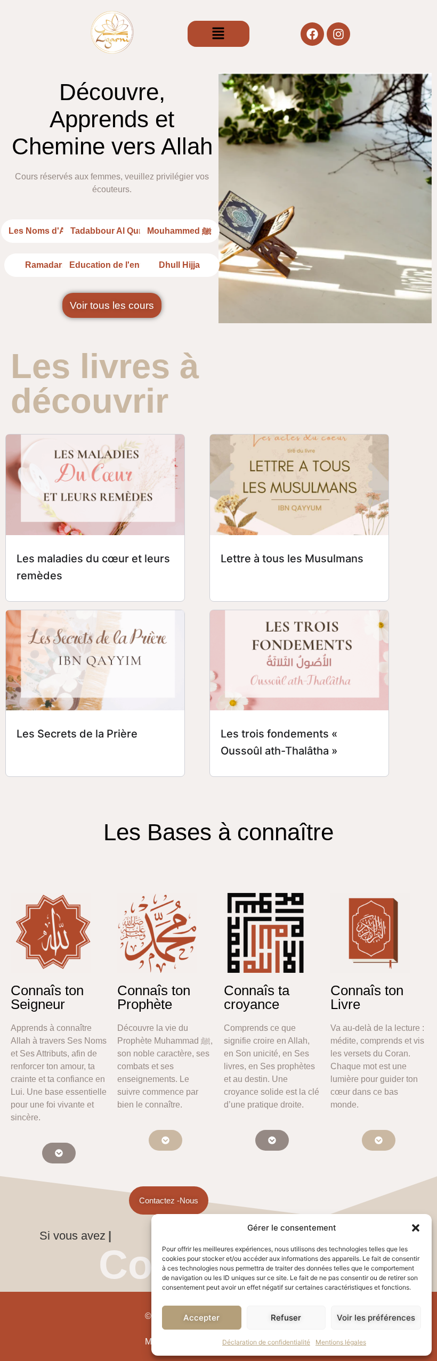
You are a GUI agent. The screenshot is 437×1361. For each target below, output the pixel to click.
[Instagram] (338, 34)
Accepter (201, 1318)
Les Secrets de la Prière (77, 733)
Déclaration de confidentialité (266, 1342)
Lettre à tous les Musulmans (292, 558)
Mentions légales (340, 1342)
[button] (415, 1228)
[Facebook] (312, 34)
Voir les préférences (376, 1318)
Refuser (286, 1318)
